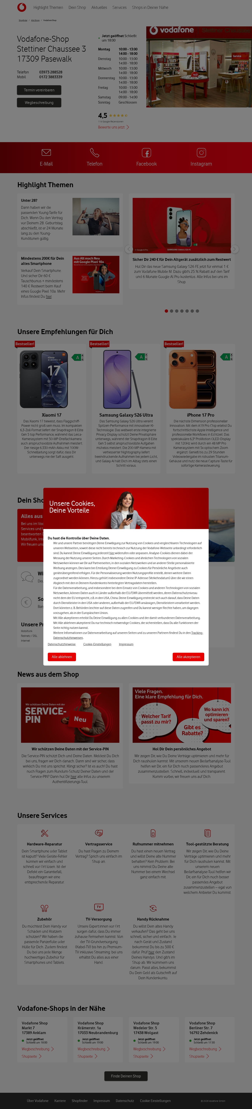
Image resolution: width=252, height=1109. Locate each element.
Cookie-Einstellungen (97, 644)
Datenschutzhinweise (62, 644)
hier (111, 553)
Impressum (126, 644)
